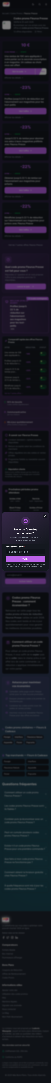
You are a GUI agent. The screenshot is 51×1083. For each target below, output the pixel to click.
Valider (25, 559)
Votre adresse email (15, 547)
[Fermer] (45, 516)
